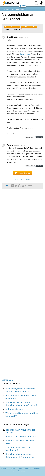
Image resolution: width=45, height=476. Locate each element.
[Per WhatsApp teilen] (19, 185)
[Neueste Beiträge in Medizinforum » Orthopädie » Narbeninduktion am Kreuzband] (22, 29)
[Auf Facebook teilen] (13, 185)
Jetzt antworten (24, 173)
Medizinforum (6, 9)
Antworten (39, 137)
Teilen (6, 185)
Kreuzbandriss (25, 54)
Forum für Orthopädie (18, 9)
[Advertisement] (22, 284)
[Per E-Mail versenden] (23, 185)
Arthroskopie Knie (14, 409)
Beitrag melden (30, 137)
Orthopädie (7, 380)
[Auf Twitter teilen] (16, 185)
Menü (24, 6)
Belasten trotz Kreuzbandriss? (20, 436)
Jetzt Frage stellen (28, 27)
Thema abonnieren (12, 27)
